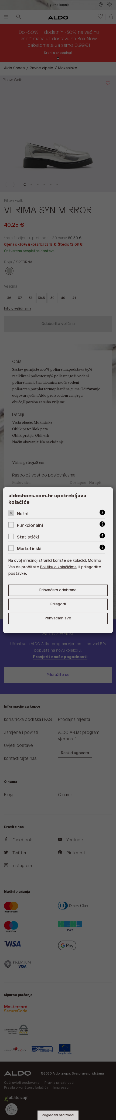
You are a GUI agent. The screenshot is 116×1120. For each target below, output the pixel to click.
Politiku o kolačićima (58, 567)
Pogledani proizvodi (58, 1115)
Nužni (22, 513)
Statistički (28, 537)
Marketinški (29, 548)
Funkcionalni (30, 525)
